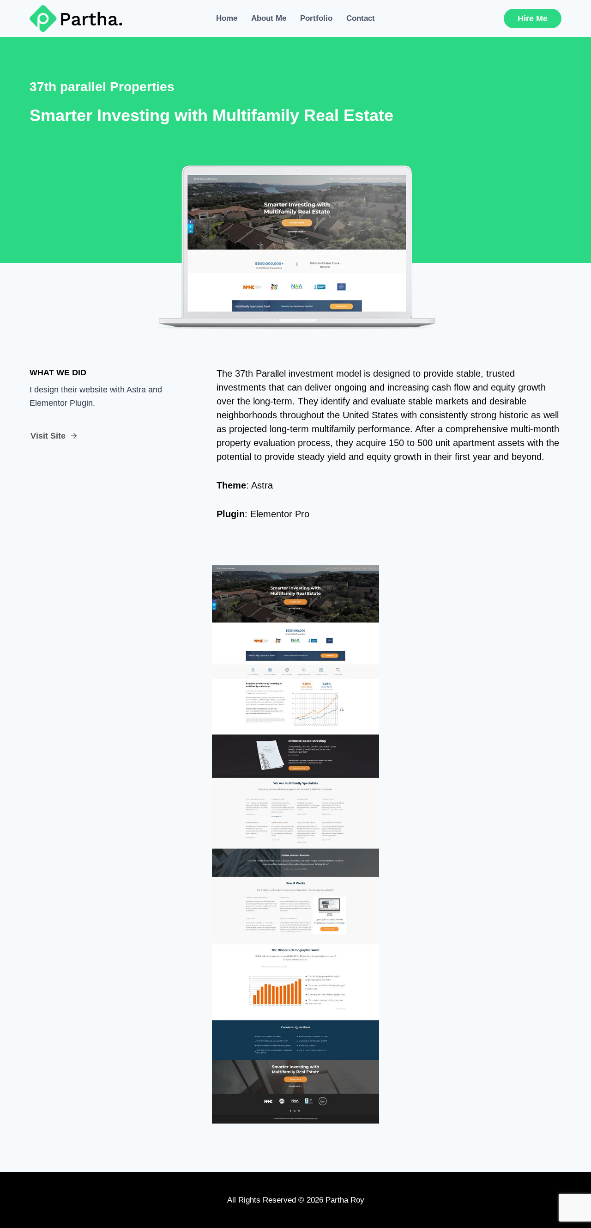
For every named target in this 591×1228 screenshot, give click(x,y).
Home (226, 18)
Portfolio (316, 18)
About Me (268, 18)
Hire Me (533, 18)
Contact (360, 18)
